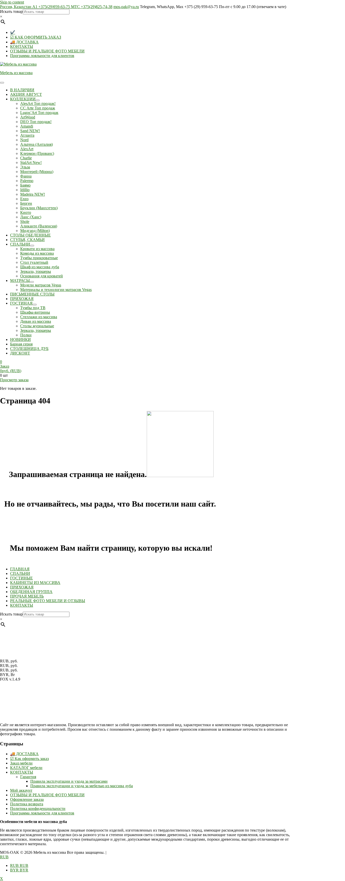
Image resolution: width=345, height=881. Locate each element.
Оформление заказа (27, 799)
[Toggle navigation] (2, 82)
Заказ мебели (21, 763)
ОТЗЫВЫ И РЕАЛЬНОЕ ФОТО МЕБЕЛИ (47, 51)
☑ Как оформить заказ (29, 758)
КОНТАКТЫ (21, 46)
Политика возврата (26, 804)
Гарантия (28, 777)
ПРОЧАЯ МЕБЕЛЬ (27, 596)
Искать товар (11, 11)
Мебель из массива (16, 73)
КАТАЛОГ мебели (26, 768)
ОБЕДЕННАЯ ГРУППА (31, 592)
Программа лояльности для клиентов (42, 55)
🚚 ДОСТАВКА (24, 42)
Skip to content (12, 2)
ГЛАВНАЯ (20, 569)
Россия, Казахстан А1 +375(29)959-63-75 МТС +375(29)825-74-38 (56, 7)
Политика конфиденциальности (37, 808)
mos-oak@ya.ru (126, 7)
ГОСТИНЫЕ (21, 578)
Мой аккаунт (21, 790)
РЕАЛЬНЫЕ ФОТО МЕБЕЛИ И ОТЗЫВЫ (47, 601)
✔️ (12, 32)
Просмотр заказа (14, 380)
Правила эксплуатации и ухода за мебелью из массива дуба (81, 786)
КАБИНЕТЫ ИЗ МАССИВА (35, 582)
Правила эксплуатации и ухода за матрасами (69, 781)
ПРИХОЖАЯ (22, 587)
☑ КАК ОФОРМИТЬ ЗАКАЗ (35, 37)
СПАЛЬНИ (20, 573)
